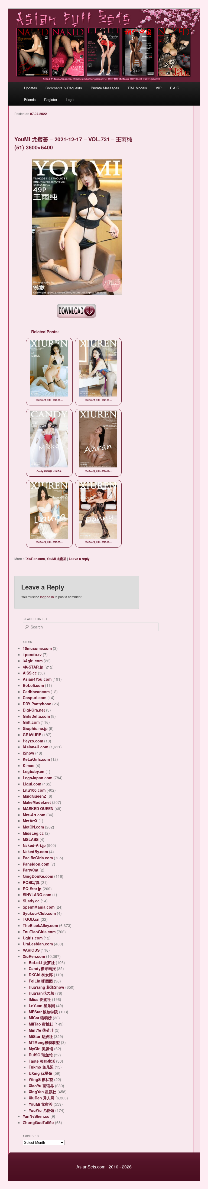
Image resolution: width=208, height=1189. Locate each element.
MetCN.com (33, 827)
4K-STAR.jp (33, 667)
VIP (159, 87)
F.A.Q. (175, 87)
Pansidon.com (36, 864)
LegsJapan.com (37, 777)
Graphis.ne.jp (35, 728)
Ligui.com (32, 784)
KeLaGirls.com (36, 759)
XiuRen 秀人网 (41, 1097)
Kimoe (28, 765)
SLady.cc (31, 900)
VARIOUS (31, 950)
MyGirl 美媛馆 (41, 1048)
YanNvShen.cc (36, 1116)
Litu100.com (34, 790)
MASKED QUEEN (38, 808)
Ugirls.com (33, 938)
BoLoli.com (33, 685)
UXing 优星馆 (40, 1073)
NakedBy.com (35, 851)
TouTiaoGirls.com (39, 931)
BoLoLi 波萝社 (42, 962)
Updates (30, 87)
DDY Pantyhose (37, 703)
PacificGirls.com (38, 857)
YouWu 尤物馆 (41, 1110)
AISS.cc (30, 673)
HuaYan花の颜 (41, 993)
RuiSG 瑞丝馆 (41, 1054)
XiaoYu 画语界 (41, 1085)
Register (50, 99)
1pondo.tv (32, 654)
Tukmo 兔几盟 (41, 1067)
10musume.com (37, 648)
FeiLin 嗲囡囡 (41, 981)
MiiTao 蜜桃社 (41, 1024)
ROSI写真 (31, 882)
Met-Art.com (34, 814)
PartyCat (30, 870)
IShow (28, 753)
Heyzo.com (33, 740)
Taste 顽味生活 (42, 1061)
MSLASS (30, 839)
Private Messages (105, 87)
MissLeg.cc (33, 833)
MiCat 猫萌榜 (40, 1017)
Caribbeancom (36, 691)
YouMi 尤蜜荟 (56, 558)
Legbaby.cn (33, 771)
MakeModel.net (37, 802)
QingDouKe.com (38, 876)
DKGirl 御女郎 (41, 974)
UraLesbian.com (38, 943)
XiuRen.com (35, 558)
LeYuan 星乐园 (42, 1005)
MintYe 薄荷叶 (41, 1030)
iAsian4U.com (35, 746)
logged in (47, 596)
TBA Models (137, 87)
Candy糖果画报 (42, 968)
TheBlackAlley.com (40, 925)
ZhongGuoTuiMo (38, 1122)
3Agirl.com (33, 660)
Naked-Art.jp (34, 845)
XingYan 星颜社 (42, 1091)
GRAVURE (32, 734)
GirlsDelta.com (36, 716)
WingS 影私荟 (41, 1079)
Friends (30, 99)
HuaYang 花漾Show (46, 987)
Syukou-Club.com (39, 913)
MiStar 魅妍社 (41, 1036)
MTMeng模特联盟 (44, 1042)
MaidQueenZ (34, 796)
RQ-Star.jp (32, 888)
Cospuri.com (34, 697)
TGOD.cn (31, 919)
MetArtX (30, 820)
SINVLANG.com (37, 894)
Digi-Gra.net (34, 710)
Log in (70, 99)
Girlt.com (31, 722)
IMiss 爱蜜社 (40, 999)
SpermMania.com (38, 907)
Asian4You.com (37, 679)
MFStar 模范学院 (43, 1011)
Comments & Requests (64, 87)
